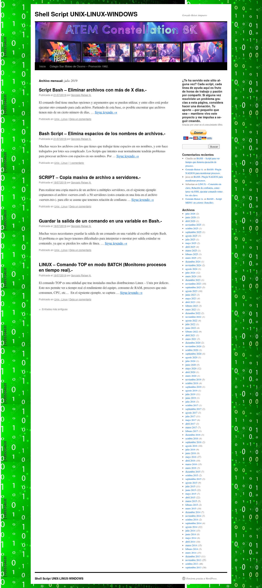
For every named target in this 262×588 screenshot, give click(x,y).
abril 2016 (190, 460)
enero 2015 (190, 508)
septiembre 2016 (193, 442)
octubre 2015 (191, 475)
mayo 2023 (190, 298)
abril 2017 (190, 423)
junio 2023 (190, 294)
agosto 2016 (191, 445)
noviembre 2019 (193, 379)
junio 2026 (190, 217)
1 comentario (76, 162)
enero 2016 (190, 467)
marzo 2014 (191, 545)
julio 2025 (190, 239)
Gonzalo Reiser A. (81, 95)
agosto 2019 (191, 390)
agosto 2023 (191, 291)
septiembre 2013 (193, 567)
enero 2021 (190, 338)
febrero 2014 (191, 549)
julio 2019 (190, 394)
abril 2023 (190, 302)
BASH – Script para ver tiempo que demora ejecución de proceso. (202, 162)
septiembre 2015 (193, 479)
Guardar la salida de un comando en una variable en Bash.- (100, 221)
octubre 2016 (191, 438)
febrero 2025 (191, 254)
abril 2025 (190, 246)
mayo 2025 (190, 243)
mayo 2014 (190, 537)
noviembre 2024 (193, 265)
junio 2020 (190, 364)
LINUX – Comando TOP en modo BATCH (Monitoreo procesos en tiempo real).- (102, 267)
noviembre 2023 (193, 283)
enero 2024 (190, 276)
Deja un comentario (80, 119)
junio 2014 (190, 534)
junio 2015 (190, 490)
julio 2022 (190, 324)
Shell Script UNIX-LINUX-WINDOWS (86, 13)
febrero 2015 (191, 504)
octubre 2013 (191, 563)
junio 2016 (190, 453)
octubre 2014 (191, 519)
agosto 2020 (191, 357)
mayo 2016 (190, 456)
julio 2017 (190, 416)
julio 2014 (190, 530)
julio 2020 (190, 361)
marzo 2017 (191, 427)
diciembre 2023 (192, 280)
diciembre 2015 (192, 471)
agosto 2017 (191, 412)
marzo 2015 (191, 501)
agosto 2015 (191, 482)
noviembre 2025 (193, 224)
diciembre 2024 (192, 261)
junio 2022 (190, 327)
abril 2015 (190, 497)
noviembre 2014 (193, 515)
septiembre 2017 (193, 408)
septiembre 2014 (193, 523)
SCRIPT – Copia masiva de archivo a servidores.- (90, 177)
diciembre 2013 (192, 556)
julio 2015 (190, 486)
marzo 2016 (191, 464)
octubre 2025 (191, 228)
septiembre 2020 (193, 353)
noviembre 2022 (193, 316)
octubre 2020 (191, 350)
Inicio (42, 66)
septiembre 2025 (193, 232)
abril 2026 (190, 221)
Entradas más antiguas (53, 309)
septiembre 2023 (193, 287)
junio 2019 (190, 397)
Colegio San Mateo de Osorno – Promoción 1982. (79, 66)
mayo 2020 (190, 368)
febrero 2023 (191, 305)
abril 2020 (190, 372)
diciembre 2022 (192, 313)
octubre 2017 (191, 405)
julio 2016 (190, 449)
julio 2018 (190, 401)
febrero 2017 (191, 431)
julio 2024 (190, 272)
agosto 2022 (191, 320)
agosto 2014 (191, 526)
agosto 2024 (191, 268)
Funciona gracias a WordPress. (201, 578)
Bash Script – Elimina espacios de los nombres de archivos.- (102, 133)
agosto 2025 (191, 235)
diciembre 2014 (192, 512)
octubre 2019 (191, 383)
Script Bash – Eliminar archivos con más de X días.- (93, 90)
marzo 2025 (191, 250)
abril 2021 (190, 335)
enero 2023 (190, 309)
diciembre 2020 (192, 342)
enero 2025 (190, 257)
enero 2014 (190, 552)
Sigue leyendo (106, 112)
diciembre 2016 (192, 434)
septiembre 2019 (193, 386)
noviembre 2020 (193, 346)
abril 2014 (190, 541)
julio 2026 (190, 213)
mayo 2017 (190, 420)
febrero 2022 (191, 331)
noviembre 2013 (193, 560)
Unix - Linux (61, 119)
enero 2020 (190, 375)
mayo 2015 (190, 493)
